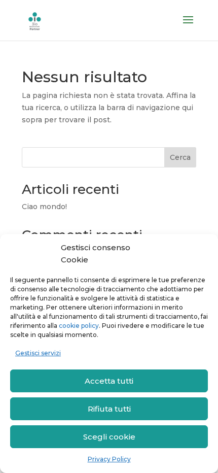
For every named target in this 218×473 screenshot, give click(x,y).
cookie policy (79, 325)
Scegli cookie (109, 437)
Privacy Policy (109, 459)
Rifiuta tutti (109, 409)
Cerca (180, 157)
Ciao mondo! (44, 206)
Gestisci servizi (38, 353)
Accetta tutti (109, 381)
